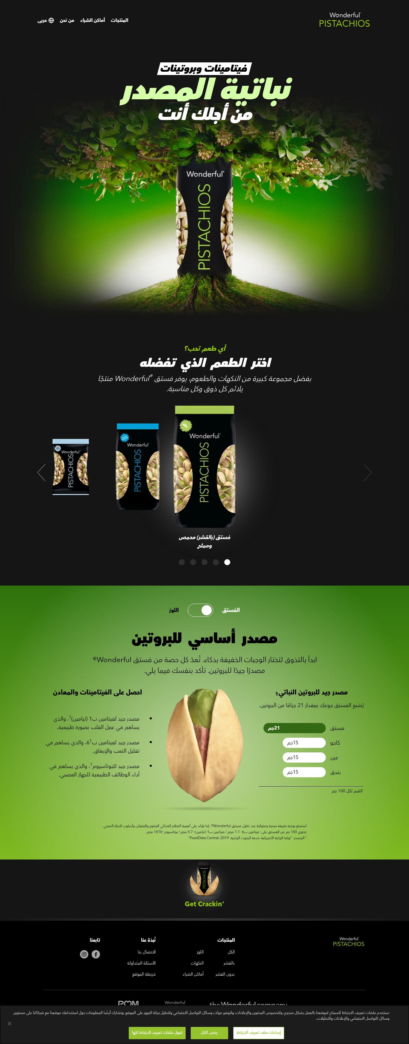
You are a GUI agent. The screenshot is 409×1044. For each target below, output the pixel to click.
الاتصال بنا (147, 953)
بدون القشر (225, 975)
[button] (41, 472)
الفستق (231, 610)
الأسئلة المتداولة (141, 964)
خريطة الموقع (144, 975)
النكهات (197, 964)
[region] (204, 1024)
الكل (231, 953)
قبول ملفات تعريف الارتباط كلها (157, 1032)
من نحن (67, 20)
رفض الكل (209, 1032)
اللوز (174, 610)
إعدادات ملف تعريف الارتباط (259, 1032)
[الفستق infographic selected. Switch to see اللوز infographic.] (200, 610)
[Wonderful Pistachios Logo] (345, 25)
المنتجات (119, 20)
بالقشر (229, 964)
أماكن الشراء (92, 20)
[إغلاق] (9, 1023)
